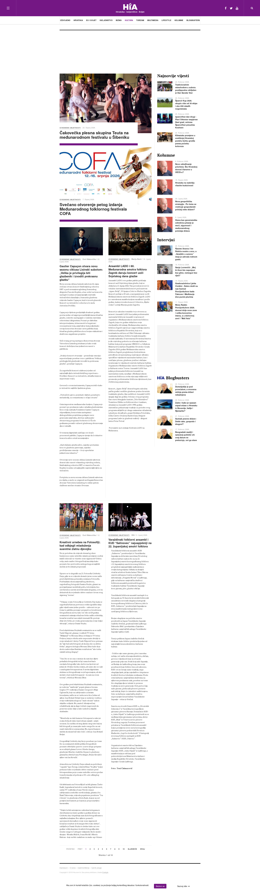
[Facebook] (226, 8)
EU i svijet (91, 20)
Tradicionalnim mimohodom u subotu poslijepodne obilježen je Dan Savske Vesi (185, 88)
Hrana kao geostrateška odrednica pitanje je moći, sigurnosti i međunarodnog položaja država (186, 225)
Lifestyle (166, 20)
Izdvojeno (65, 20)
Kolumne (179, 20)
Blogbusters (193, 20)
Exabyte (105, 872)
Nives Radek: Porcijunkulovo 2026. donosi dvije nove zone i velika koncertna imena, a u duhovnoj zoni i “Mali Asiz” (186, 311)
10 (124, 849)
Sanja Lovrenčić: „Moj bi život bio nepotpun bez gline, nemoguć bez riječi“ (186, 271)
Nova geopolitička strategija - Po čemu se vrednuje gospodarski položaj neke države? (185, 205)
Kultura (129, 20)
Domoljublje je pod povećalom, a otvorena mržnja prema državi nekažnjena (185, 390)
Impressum (64, 868)
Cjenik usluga (96, 868)
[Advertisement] (130, 51)
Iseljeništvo (106, 20)
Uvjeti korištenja (83, 868)
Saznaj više (182, 886)
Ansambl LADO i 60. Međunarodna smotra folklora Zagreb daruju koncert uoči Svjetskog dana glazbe (127, 271)
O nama (73, 868)
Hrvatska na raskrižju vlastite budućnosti (185, 184)
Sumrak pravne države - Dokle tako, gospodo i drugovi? (186, 421)
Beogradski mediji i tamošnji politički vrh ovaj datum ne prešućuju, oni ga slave (186, 436)
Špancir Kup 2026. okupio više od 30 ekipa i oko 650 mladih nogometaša (186, 104)
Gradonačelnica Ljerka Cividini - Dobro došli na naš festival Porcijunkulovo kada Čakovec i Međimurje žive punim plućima (186, 290)
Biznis (119, 20)
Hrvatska (78, 20)
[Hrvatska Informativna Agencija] (130, 8)
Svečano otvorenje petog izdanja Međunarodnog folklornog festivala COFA (93, 208)
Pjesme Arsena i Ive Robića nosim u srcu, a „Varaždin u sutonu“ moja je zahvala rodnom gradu (186, 254)
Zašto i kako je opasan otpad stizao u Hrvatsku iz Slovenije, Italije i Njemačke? (186, 406)
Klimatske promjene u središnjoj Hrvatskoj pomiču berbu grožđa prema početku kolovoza (185, 141)
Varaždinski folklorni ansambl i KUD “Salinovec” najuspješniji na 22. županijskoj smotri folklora (130, 543)
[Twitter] (231, 8)
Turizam (140, 20)
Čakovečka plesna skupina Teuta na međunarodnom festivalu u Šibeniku (94, 135)
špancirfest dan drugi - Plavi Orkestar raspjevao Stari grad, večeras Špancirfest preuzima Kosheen (186, 122)
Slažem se (160, 886)
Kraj (142, 849)
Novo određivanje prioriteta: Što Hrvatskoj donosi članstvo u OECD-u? (186, 168)
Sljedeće (132, 849)
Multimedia (152, 20)
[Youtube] (237, 8)
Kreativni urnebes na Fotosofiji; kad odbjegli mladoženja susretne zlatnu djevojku (80, 545)
